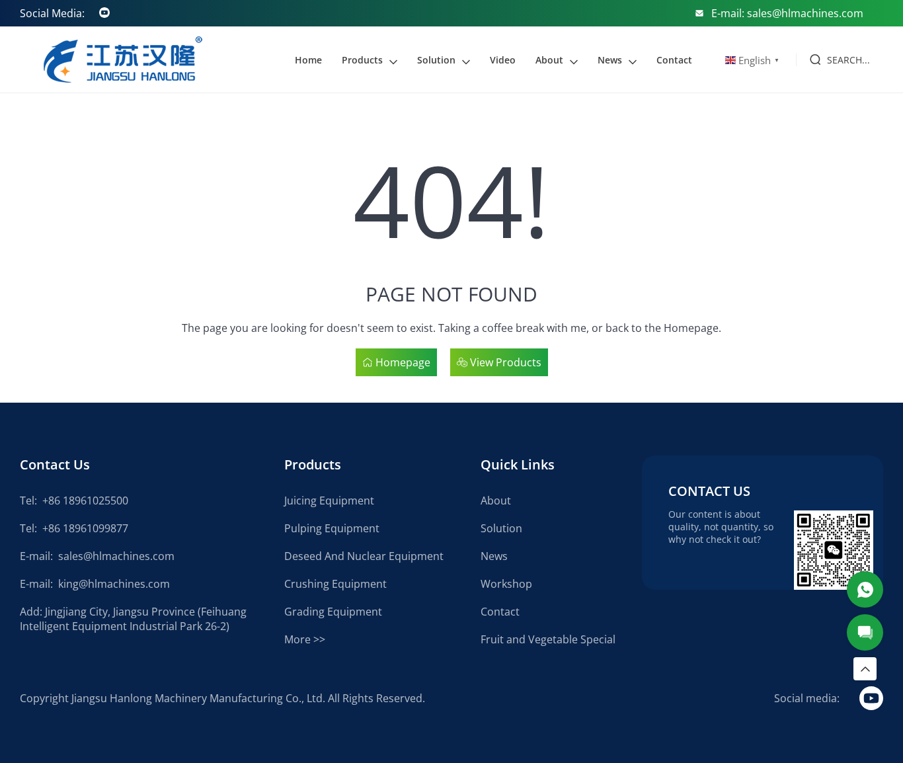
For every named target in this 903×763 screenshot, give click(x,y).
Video (503, 60)
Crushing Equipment (335, 584)
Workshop (506, 584)
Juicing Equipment (329, 500)
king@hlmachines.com (114, 584)
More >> (304, 639)
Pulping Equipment (331, 528)
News (610, 60)
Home (308, 60)
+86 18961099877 (85, 528)
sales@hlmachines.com (116, 556)
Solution (436, 60)
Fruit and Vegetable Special (548, 639)
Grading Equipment (333, 611)
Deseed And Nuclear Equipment (364, 556)
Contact (674, 60)
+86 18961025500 (85, 500)
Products (362, 60)
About (549, 60)
